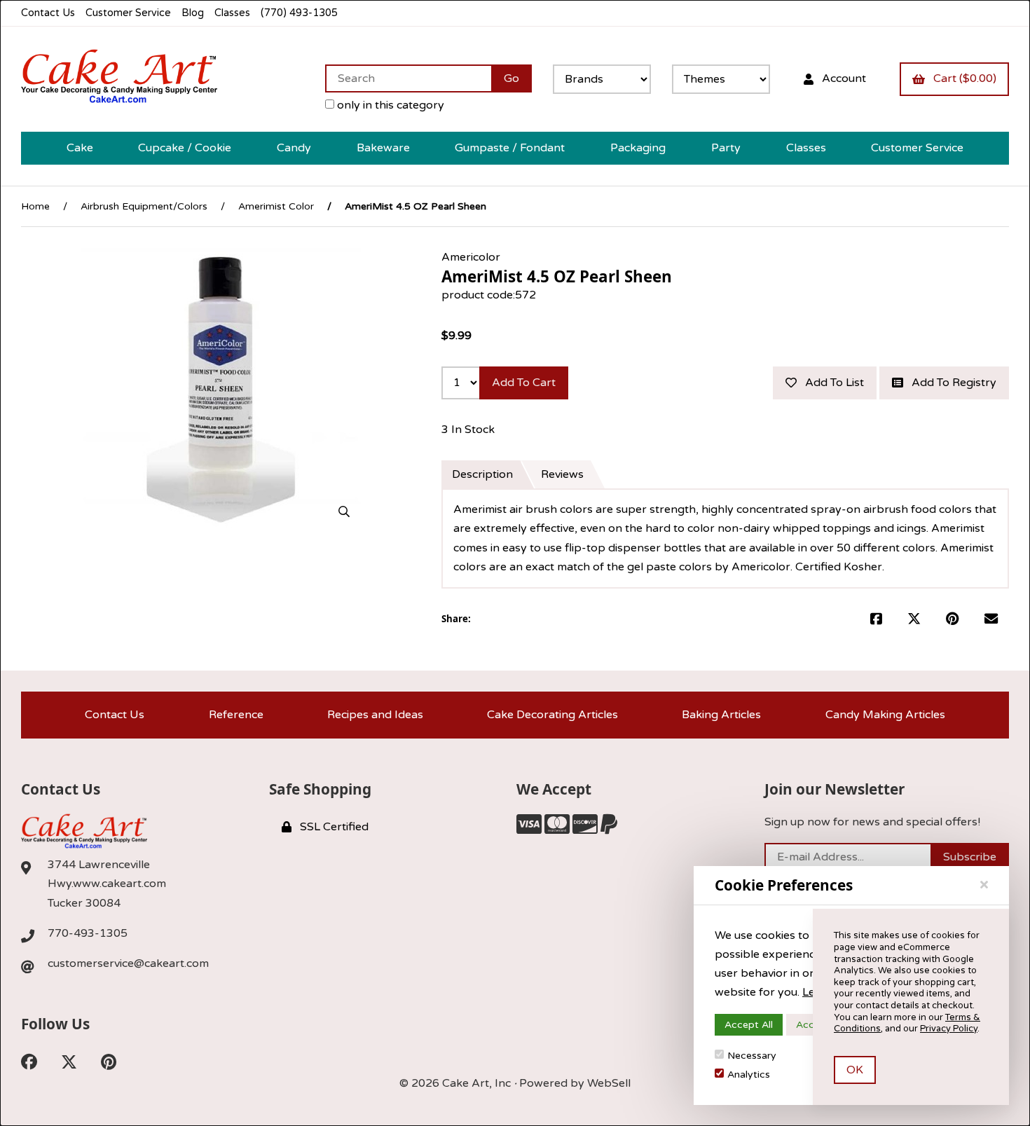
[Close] (984, 885)
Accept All (749, 1025)
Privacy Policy (948, 1028)
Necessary (751, 1056)
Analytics (748, 1074)
